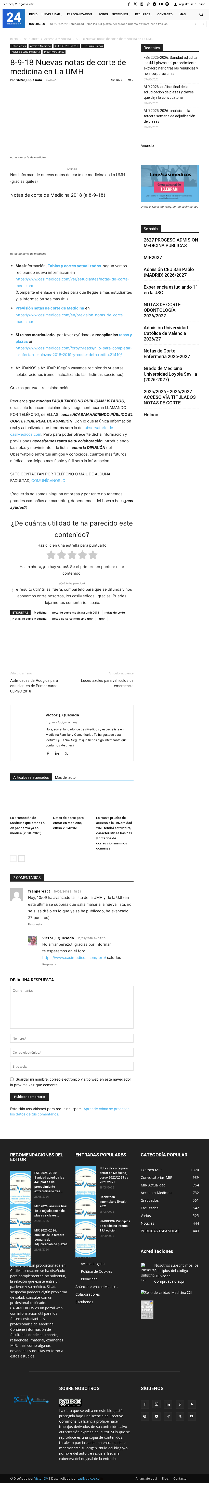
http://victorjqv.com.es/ (61, 722)
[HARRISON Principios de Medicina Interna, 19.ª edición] (85, 1238)
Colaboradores (87, 1294)
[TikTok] (168, 1416)
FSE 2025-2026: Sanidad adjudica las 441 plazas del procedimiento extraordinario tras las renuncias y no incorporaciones (171, 65)
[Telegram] (154, 4)
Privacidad (89, 1279)
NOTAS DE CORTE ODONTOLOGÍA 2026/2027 (162, 310)
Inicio (14, 39)
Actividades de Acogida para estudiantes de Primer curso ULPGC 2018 (34, 685)
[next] (203, 24)
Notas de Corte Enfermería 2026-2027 (167, 353)
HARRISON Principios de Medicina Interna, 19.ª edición (115, 1226)
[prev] (195, 24)
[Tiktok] (148, 4)
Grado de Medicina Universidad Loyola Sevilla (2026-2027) (170, 374)
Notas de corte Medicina (26, 51)
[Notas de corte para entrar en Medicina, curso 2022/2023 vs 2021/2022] (85, 1185)
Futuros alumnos (93, 46)
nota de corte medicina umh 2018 (75, 612)
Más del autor (66, 777)
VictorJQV (41, 1478)
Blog (165, 1478)
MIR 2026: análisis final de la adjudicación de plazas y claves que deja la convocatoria (169, 92)
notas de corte (114, 612)
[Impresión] (86, 91)
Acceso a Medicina (57, 39)
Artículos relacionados (31, 777)
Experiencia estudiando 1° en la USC (170, 289)
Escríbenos (84, 1301)
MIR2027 (153, 257)
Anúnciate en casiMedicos (96, 1286)
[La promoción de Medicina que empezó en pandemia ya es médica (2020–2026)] (29, 801)
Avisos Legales (93, 1263)
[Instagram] (141, 4)
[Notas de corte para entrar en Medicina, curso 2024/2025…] (71, 801)
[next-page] (21, 858)
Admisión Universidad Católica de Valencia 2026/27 (166, 333)
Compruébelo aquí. (169, 1281)
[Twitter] (135, 4)
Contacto (180, 1478)
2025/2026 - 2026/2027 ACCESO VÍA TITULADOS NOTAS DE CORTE (170, 397)
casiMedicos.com (89, 1478)
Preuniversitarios (54, 51)
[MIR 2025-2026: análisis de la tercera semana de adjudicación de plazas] (20, 1247)
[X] (27, 91)
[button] (201, 14)
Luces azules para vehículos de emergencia (107, 683)
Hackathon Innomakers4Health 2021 (113, 1201)
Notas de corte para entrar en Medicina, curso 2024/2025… (68, 823)
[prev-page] (13, 858)
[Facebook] (129, 4)
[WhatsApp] (50, 91)
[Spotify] (167, 4)
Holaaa (151, 414)
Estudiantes (31, 39)
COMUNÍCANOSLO (48, 480)
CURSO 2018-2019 (66, 46)
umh (102, 618)
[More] (97, 91)
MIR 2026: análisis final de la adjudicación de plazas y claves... (50, 1211)
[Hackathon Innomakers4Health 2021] (85, 1214)
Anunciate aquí (146, 1478)
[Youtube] (161, 4)
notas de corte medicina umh (73, 618)
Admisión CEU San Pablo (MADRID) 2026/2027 (169, 272)
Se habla (151, 229)
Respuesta (35, 924)
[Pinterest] (39, 91)
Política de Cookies (96, 1271)
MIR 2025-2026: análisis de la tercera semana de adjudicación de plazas (169, 116)
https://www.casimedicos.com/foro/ (74, 957)
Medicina (40, 612)
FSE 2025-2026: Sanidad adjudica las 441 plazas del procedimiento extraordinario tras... (49, 1182)
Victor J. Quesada (29, 80)
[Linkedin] (62, 91)
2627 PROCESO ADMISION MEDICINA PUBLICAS (171, 242)
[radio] (51, 556)
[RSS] (192, 1404)
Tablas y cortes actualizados (74, 265)
